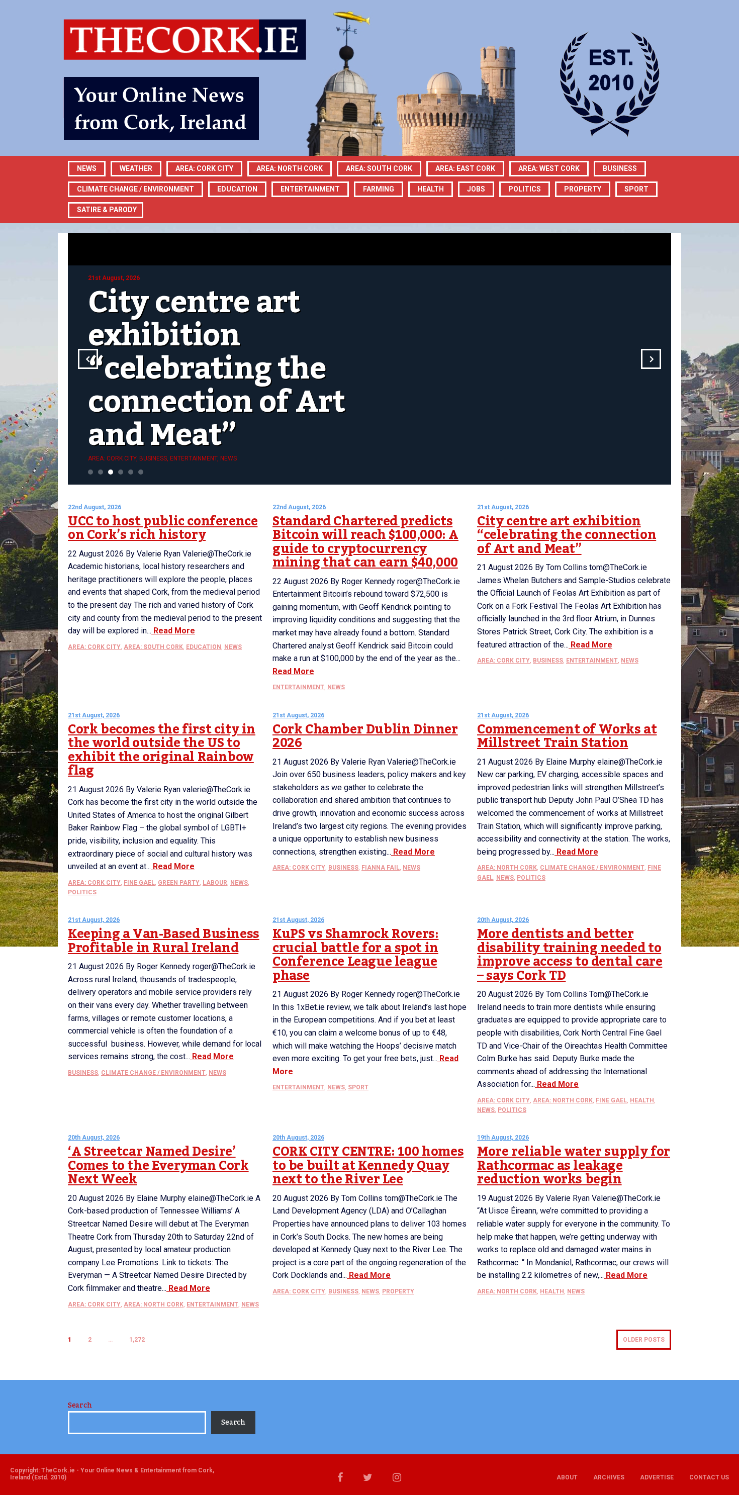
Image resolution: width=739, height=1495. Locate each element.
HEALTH (430, 189)
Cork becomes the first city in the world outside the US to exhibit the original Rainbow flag (161, 750)
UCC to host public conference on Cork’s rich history (162, 528)
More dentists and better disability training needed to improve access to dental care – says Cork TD (569, 954)
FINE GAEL (139, 882)
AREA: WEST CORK (549, 168)
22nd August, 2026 (94, 507)
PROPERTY (582, 189)
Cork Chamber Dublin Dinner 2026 (365, 736)
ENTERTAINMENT (310, 189)
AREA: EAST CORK (465, 168)
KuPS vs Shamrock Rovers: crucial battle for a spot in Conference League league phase (355, 954)
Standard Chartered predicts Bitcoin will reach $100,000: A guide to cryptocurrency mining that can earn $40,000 (365, 542)
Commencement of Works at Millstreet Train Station (567, 736)
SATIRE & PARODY (107, 210)
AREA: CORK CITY (204, 168)
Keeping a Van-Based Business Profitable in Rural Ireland (163, 941)
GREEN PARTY (179, 882)
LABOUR (215, 882)
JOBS (476, 189)
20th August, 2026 (503, 919)
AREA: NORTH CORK (507, 867)
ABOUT (567, 1477)
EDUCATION (237, 189)
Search (79, 1405)
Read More (173, 630)
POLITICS (524, 189)
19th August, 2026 (503, 1137)
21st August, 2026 (503, 507)
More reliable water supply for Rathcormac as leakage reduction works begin (573, 1165)
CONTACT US (709, 1477)
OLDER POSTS (644, 1339)
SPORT (636, 189)
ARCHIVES (608, 1477)
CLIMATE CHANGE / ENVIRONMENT (592, 867)
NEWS (233, 646)
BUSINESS (620, 168)
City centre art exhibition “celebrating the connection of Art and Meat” (566, 535)
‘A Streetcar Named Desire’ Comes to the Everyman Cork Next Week (158, 1165)
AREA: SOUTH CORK (153, 646)
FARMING (378, 189)
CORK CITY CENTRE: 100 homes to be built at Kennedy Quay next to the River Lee (368, 1165)
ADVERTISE (657, 1477)
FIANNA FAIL (380, 867)
